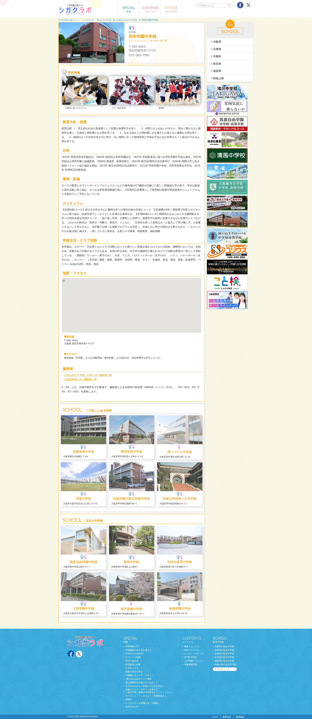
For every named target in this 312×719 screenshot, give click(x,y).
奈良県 (217, 63)
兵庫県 (217, 49)
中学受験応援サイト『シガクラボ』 (77, 19)
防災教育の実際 (133, 664)
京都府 (217, 56)
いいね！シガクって (194, 653)
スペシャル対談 (133, 657)
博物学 (128, 699)
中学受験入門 (131, 646)
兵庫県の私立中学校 (224, 650)
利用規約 (240, 717)
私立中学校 (105, 19)
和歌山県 (218, 78)
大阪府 (217, 41)
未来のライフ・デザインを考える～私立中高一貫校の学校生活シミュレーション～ (149, 691)
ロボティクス (131, 668)
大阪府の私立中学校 (126, 19)
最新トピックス (191, 646)
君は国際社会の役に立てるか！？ (141, 682)
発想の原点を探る (134, 671)
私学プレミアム (191, 650)
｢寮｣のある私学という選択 (138, 679)
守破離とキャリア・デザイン (139, 675)
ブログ (215, 717)
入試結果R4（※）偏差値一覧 (80, 379)
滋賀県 (217, 71)
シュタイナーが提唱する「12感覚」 (142, 703)
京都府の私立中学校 (224, 653)
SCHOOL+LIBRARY (134, 653)
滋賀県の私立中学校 (224, 661)
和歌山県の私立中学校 (225, 664)
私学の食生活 (131, 661)
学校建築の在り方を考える (138, 650)
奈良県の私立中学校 (224, 657)
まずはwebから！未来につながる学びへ (144, 686)
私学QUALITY (132, 706)
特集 (130, 639)
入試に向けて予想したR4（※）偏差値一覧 (88, 374)
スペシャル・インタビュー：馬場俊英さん (146, 696)
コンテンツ (191, 639)
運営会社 (227, 717)
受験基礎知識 (190, 664)
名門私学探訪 (190, 657)
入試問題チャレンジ (194, 661)
